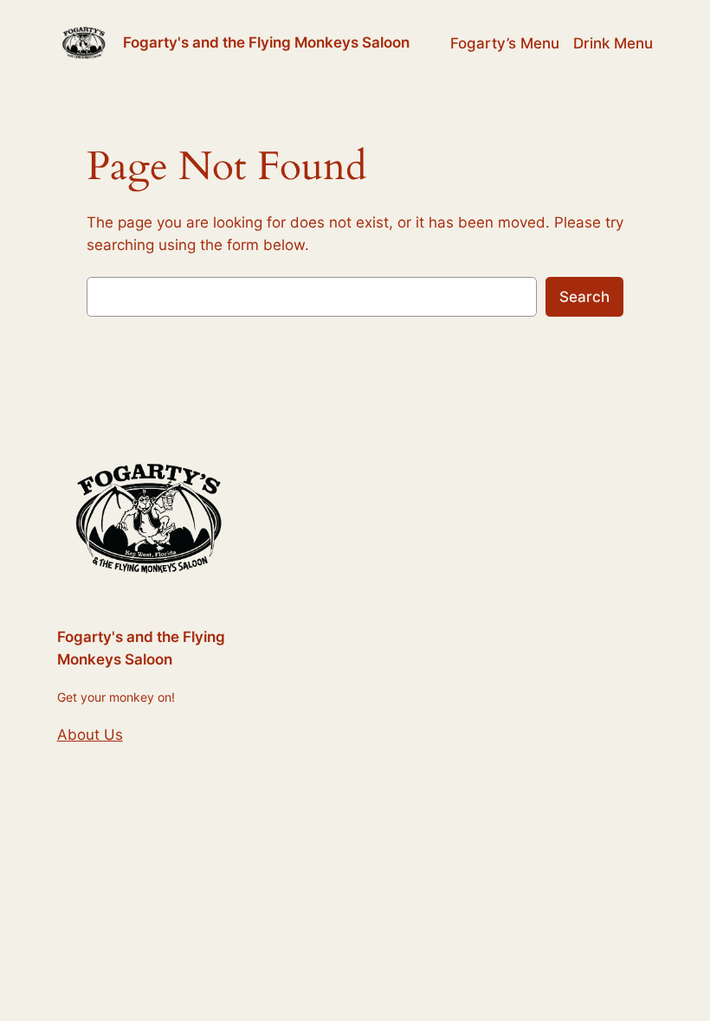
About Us (90, 734)
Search (584, 296)
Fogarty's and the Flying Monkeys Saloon (266, 42)
